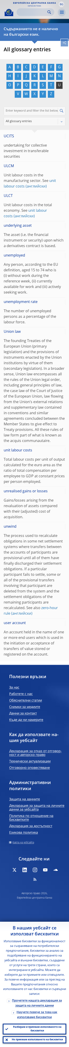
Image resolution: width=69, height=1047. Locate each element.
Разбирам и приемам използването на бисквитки (37, 1029)
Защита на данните (24, 799)
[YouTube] (45, 869)
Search (49, 12)
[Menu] (62, 12)
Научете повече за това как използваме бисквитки (37, 1015)
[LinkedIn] (24, 869)
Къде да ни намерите (26, 720)
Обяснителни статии (25, 700)
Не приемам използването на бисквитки (37, 1039)
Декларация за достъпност (30, 826)
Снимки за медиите (24, 707)
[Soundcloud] (55, 869)
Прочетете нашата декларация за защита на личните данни (37, 1003)
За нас (14, 687)
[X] (14, 869)
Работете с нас (21, 694)
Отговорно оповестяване (29, 768)
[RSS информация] (35, 879)
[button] (61, 4)
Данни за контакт (23, 713)
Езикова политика (23, 832)
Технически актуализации (30, 761)
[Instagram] (35, 869)
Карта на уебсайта (23, 842)
